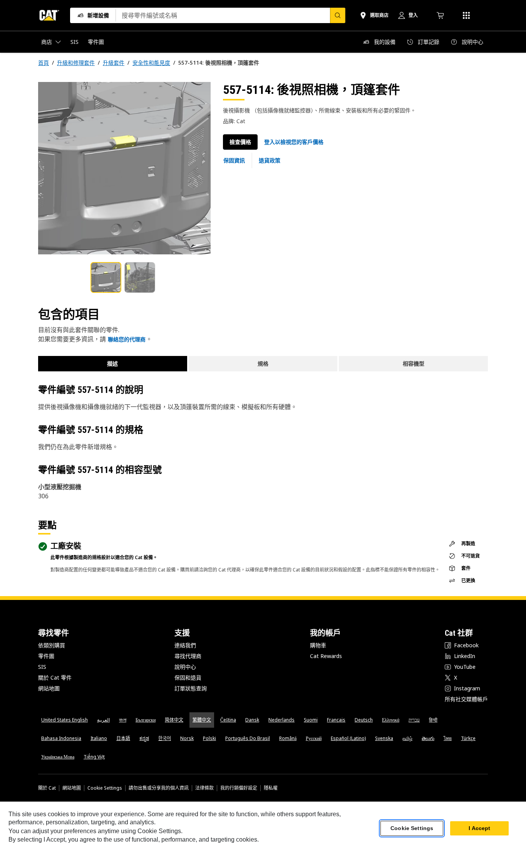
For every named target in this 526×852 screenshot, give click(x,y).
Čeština (228, 720)
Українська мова (57, 756)
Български (146, 720)
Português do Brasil (247, 738)
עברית (414, 720)
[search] (337, 15)
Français (336, 720)
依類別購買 (51, 645)
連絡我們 (185, 645)
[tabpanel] (124, 168)
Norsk (187, 738)
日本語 (123, 738)
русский (314, 738)
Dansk (252, 720)
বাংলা (122, 720)
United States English (64, 720)
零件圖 (46, 656)
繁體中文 (202, 720)
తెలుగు (428, 738)
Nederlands (281, 720)
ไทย (448, 738)
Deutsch (364, 720)
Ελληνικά (390, 720)
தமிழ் (407, 738)
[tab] (105, 277)
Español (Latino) (348, 738)
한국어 (164, 738)
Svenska (384, 738)
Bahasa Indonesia (61, 738)
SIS (42, 666)
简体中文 (174, 720)
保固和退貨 (187, 677)
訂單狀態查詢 (190, 688)
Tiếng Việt (94, 756)
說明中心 (185, 666)
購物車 (318, 645)
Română (288, 738)
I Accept (479, 828)
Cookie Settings (104, 788)
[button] (294, 142)
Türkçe (468, 738)
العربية (103, 720)
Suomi (311, 720)
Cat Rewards (326, 656)
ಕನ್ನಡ (144, 738)
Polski (209, 738)
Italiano (98, 738)
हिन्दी (433, 720)
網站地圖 (49, 688)
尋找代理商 (187, 656)
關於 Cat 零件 (55, 677)
